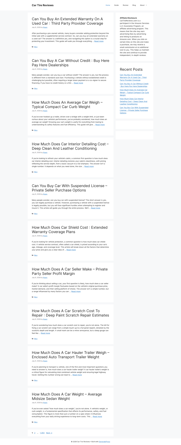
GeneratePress (104, 442)
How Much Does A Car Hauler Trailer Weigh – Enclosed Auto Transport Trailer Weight (70, 354)
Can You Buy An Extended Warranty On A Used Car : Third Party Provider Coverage (67, 21)
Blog (134, 5)
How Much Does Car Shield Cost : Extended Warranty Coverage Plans (70, 229)
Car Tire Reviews (43, 5)
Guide (116, 5)
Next (49, 433)
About (142, 5)
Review (125, 5)
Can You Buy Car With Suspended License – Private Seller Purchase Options (69, 188)
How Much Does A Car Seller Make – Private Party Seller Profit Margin (70, 271)
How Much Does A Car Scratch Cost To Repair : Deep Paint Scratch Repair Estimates (70, 313)
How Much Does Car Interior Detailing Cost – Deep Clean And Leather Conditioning (70, 146)
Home (108, 5)
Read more (98, 41)
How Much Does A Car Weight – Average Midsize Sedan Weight (67, 396)
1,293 (42, 433)
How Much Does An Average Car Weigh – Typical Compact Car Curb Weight (67, 104)
